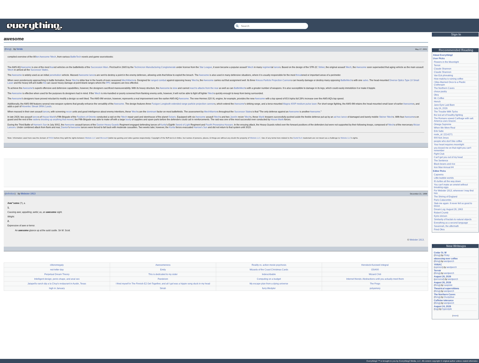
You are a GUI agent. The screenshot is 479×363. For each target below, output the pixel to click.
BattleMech (346, 80)
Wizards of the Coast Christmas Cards (269, 269)
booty (128, 119)
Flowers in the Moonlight (446, 62)
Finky (446, 255)
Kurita (163, 124)
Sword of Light (183, 124)
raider (36, 119)
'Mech (53, 56)
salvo (365, 80)
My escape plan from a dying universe (269, 283)
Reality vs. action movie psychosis (269, 265)
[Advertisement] (239, 9)
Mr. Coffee (439, 98)
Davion (64, 127)
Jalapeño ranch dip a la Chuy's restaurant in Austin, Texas (57, 283)
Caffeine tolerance (444, 300)
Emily (163, 269)
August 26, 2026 (442, 276)
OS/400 (375, 269)
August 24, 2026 (442, 306)
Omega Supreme (442, 124)
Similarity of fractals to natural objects (453, 219)
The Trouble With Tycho (446, 111)
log (436, 309)
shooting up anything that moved (57, 119)
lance (277, 67)
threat (299, 75)
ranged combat (158, 80)
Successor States (39, 70)
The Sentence (441, 160)
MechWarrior (128, 80)
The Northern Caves (444, 88)
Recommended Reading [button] (456, 50)
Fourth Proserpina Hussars (219, 124)
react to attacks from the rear (204, 88)
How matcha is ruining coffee (448, 78)
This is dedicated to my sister (163, 274)
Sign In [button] (456, 34)
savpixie (448, 285)
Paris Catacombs (442, 200)
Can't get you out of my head (448, 157)
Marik (261, 117)
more (455, 315)
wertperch (449, 261)
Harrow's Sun (40, 124)
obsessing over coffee (446, 258)
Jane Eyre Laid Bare (444, 105)
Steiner (382, 117)
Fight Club (439, 154)
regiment (267, 67)
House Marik (48, 117)
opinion (438, 267)
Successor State (242, 111)
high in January (57, 288)
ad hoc (337, 117)
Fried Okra (439, 229)
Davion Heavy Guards (108, 124)
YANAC (438, 264)
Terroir (437, 65)
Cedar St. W (440, 252)
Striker (321, 67)
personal (439, 279)
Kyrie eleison (440, 216)
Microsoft (104, 138)
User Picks (439, 58)
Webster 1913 (28, 193)
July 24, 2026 (441, 108)
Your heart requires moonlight (449, 144)
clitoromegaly (57, 265)
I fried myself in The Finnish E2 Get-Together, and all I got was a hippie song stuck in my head (163, 283)
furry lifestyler (269, 288)
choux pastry (440, 91)
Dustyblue (449, 297)
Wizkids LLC (90, 138)
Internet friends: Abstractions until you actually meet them (375, 279)
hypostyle (447, 309)
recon (69, 111)
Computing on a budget (269, 279)
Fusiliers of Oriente (86, 117)
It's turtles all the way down (447, 181)
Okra (436, 95)
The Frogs (375, 283)
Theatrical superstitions (446, 288)
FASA (51, 138)
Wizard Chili (375, 274)
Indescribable (269, 274)
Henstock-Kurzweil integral (375, 265)
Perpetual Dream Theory (56, 274)
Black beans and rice (444, 164)
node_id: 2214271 (443, 134)
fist (44, 83)
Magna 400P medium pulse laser (300, 104)
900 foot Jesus (441, 137)
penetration (55, 75)
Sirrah (163, 288)
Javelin (233, 117)
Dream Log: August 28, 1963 (448, 209)
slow (175, 88)
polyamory (375, 288)
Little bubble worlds (444, 178)
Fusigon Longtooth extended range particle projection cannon (183, 104)
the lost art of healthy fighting (448, 115)
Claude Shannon (442, 68)
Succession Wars (99, 67)
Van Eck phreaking (443, 75)
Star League (205, 67)
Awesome (44, 56)
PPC (108, 83)
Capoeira (438, 174)
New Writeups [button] (456, 246)
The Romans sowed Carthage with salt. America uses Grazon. (454, 119)
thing (7, 49)
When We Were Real (444, 127)
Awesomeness (162, 265)
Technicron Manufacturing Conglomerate (155, 67)
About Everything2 (443, 55)
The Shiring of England (445, 196)
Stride (19, 49)
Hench (437, 101)
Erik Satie (439, 131)
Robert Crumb (441, 212)
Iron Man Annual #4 (444, 167)
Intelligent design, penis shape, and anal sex (57, 279)
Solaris (172, 117)
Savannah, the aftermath (446, 226)
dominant (151, 111)
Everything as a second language (451, 222)
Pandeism (163, 279)
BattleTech (75, 56)
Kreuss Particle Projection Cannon (273, 80)
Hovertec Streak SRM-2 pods (36, 106)
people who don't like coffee (448, 141)
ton (37, 56)
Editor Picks (439, 171)
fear (52, 67)
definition (10, 193)
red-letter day (57, 269)
